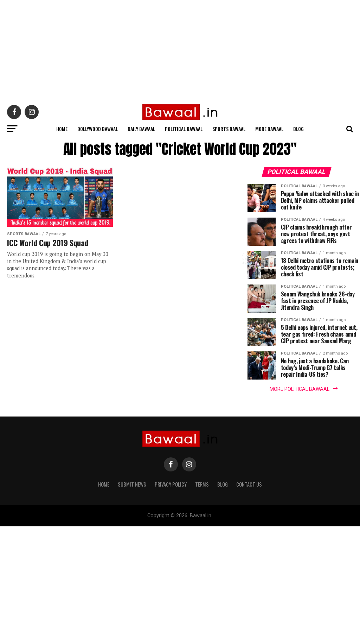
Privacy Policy (171, 484)
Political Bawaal (183, 128)
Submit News (132, 484)
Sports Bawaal (228, 128)
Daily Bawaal (141, 128)
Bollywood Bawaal (97, 128)
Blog (298, 128)
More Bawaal (269, 128)
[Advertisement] (180, 49)
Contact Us (249, 484)
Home (62, 128)
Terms (202, 484)
